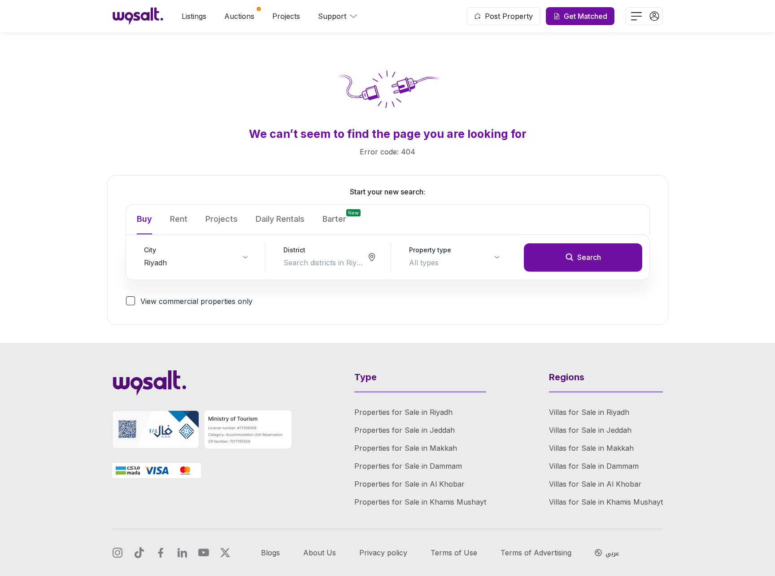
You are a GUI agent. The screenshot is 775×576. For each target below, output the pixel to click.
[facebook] (160, 552)
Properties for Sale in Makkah (405, 448)
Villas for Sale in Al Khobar (595, 483)
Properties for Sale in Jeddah (404, 430)
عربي (612, 553)
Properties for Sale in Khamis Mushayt (420, 501)
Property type (430, 250)
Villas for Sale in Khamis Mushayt (606, 501)
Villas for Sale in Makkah (591, 448)
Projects (286, 16)
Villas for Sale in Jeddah (590, 430)
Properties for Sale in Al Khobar (409, 483)
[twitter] (225, 552)
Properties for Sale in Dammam (408, 466)
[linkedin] (182, 552)
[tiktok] (139, 552)
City (150, 250)
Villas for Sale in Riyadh (589, 412)
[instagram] (117, 552)
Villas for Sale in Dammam (594, 466)
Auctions (239, 16)
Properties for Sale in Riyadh (403, 412)
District (294, 250)
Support (332, 16)
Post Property (509, 16)
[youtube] (203, 552)
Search (589, 257)
